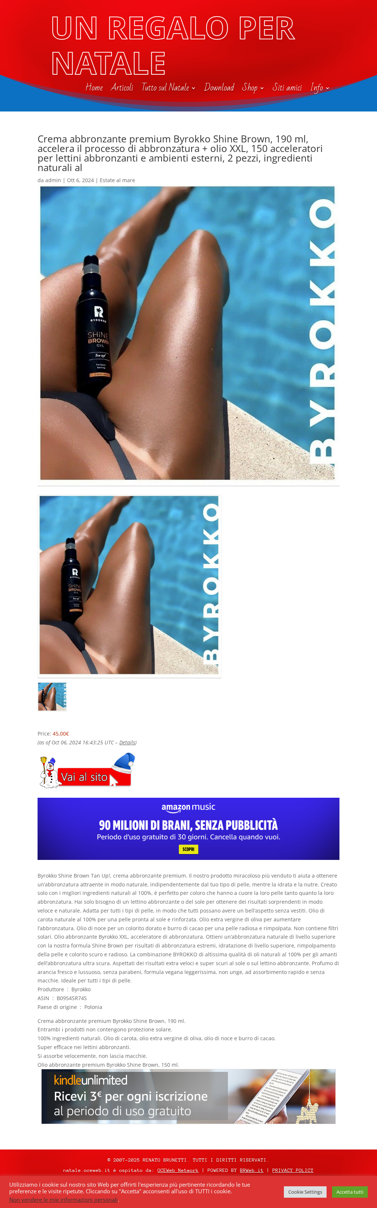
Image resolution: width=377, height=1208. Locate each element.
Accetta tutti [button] (350, 1191)
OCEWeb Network (178, 1170)
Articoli (122, 89)
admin (53, 180)
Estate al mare (117, 180)
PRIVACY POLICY (293, 1170)
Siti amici (287, 89)
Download (219, 89)
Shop (249, 89)
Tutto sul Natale (165, 89)
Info (316, 89)
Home (94, 89)
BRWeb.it (252, 1170)
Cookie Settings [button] (305, 1191)
